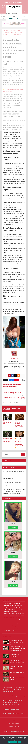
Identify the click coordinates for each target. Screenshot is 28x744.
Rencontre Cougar (15, 623)
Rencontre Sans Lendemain (9, 626)
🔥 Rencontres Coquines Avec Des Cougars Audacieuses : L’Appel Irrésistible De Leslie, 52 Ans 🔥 (19, 443)
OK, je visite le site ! (12, 742)
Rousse (15, 386)
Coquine (5, 607)
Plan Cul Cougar (17, 619)
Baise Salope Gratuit (7, 384)
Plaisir (10, 617)
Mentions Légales (14, 726)
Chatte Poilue (19, 605)
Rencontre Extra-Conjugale (9, 624)
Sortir (18, 18)
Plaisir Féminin (6, 619)
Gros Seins (19, 384)
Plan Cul (11, 386)
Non (19, 742)
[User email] (18, 375)
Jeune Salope (6, 386)
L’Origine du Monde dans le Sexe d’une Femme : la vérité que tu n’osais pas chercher (16, 642)
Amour (5, 603)
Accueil (14, 720)
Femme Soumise (7, 613)
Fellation (13, 609)
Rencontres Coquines (19, 626)
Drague (19, 607)
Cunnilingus (15, 607)
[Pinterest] (9, 375)
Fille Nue (14, 384)
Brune (15, 605)
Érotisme (18, 630)
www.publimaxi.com (8, 371)
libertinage (12, 615)
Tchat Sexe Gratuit (12, 630)
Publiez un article (14, 723)
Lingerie (16, 615)
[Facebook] (12, 375)
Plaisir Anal (15, 617)
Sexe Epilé (14, 628)
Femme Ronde (6, 611)
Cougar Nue (10, 607)
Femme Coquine (19, 609)
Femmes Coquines (13, 611)
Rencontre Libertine (18, 624)
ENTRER (10, 18)
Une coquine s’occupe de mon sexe (7, 422)
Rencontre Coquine (7, 623)
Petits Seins (6, 617)
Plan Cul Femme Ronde (8, 621)
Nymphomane (21, 615)
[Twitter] (15, 375)
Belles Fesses (6, 605)
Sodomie (19, 628)
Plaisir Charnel (20, 617)
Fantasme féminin (7, 609)
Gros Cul (17, 613)
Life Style (17, 402)
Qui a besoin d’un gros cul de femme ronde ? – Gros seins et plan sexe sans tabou (17, 662)
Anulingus (9, 603)
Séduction (5, 630)
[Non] (26, 740)
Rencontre (16, 621)
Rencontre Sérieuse (7, 628)
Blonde (11, 605)
